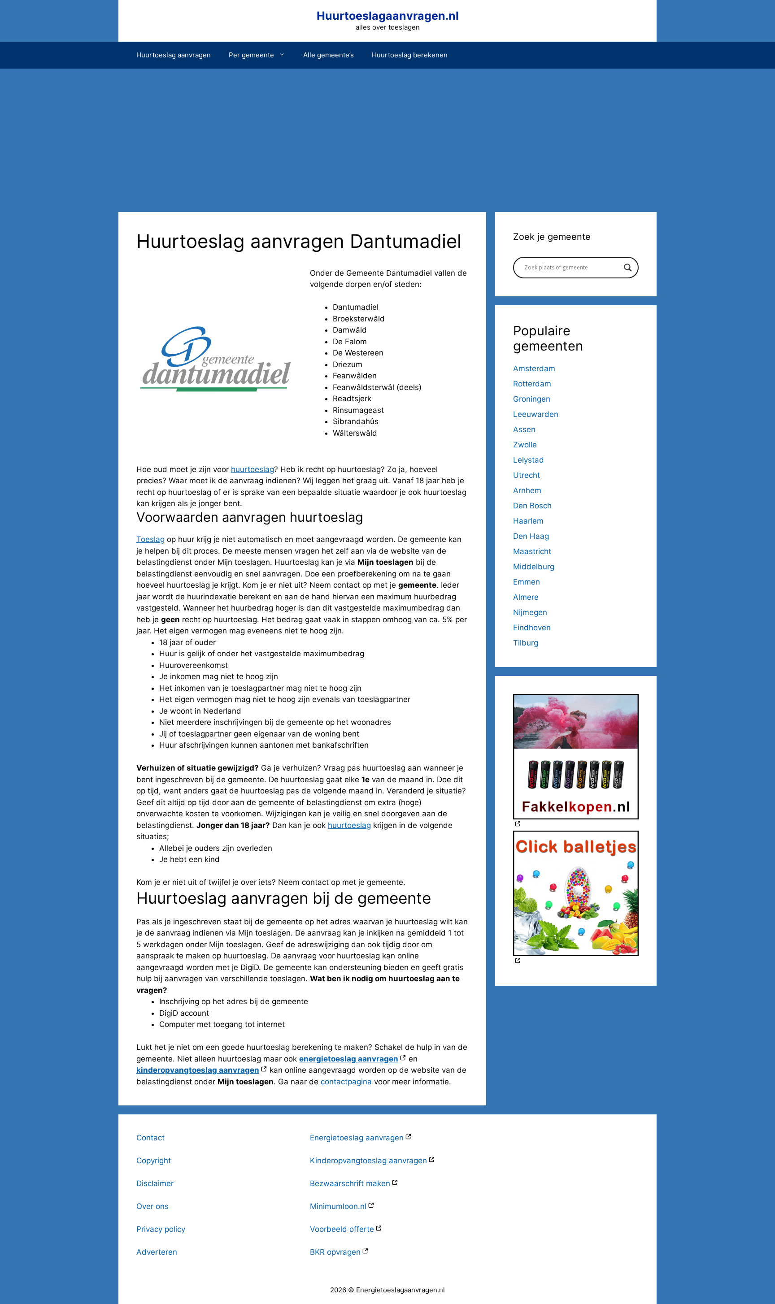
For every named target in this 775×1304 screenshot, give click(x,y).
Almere (526, 597)
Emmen (526, 581)
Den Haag (531, 536)
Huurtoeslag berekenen (410, 55)
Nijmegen (530, 612)
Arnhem (527, 490)
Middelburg (533, 566)
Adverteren (156, 1252)
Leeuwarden (535, 414)
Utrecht (526, 475)
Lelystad (528, 459)
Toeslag (150, 539)
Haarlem (528, 520)
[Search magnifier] (628, 267)
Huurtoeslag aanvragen (173, 55)
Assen (524, 429)
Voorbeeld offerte (342, 1229)
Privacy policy (160, 1229)
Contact (150, 1137)
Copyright (153, 1160)
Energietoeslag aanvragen (357, 1137)
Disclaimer (155, 1183)
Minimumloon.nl (338, 1206)
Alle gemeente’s (328, 55)
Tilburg (525, 642)
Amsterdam (534, 368)
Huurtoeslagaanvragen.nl (388, 15)
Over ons (152, 1206)
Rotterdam (532, 383)
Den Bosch (532, 505)
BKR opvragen (335, 1252)
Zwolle (525, 444)
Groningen (531, 398)
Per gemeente (251, 55)
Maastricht (532, 551)
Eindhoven (532, 627)
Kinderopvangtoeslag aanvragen (368, 1160)
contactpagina (346, 1081)
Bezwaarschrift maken (350, 1183)
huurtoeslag (252, 469)
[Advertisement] (387, 136)
